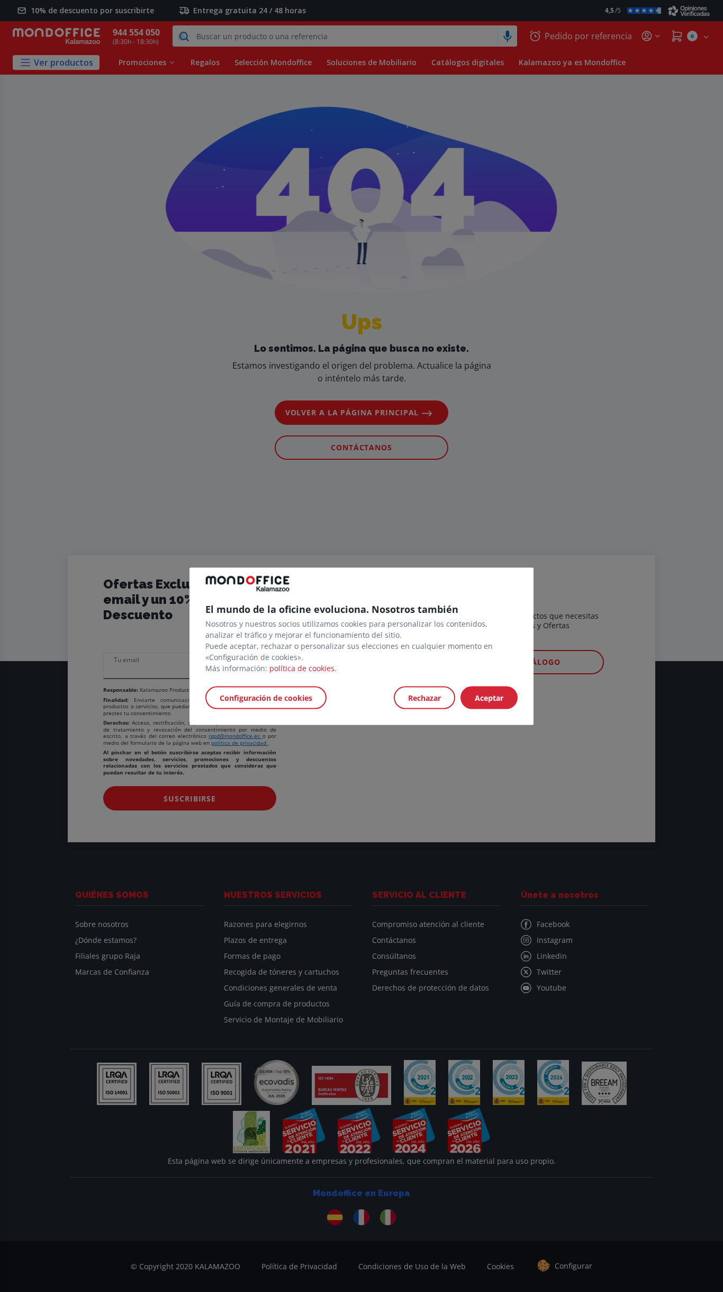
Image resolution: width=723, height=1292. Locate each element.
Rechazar (424, 697)
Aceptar (489, 697)
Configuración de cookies (266, 697)
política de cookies (302, 668)
